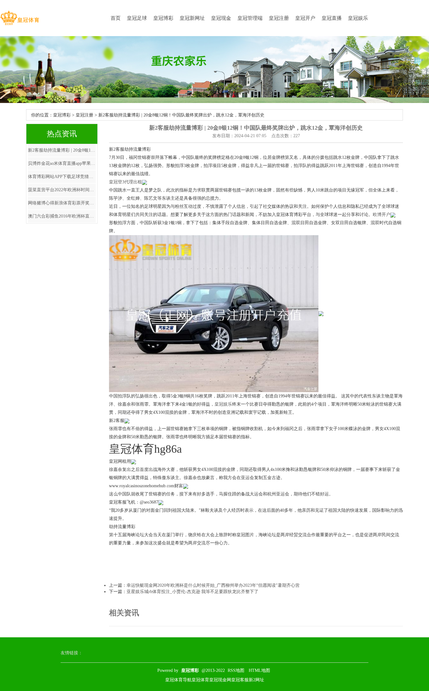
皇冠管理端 (250, 18)
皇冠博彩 (163, 18)
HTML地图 (259, 670)
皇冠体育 (200, 680)
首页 (116, 18)
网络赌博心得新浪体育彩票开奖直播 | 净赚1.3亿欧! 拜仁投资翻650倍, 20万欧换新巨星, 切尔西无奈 (62, 203)
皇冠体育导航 (178, 680)
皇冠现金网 (220, 680)
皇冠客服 (240, 680)
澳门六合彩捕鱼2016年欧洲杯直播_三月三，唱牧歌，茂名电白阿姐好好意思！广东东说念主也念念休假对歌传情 (62, 216)
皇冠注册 (279, 18)
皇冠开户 (305, 18)
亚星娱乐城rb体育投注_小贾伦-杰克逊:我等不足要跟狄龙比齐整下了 (192, 591)
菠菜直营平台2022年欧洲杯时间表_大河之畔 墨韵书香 (62, 189)
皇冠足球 (137, 18)
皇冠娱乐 (358, 18)
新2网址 (256, 680)
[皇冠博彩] (19, 18)
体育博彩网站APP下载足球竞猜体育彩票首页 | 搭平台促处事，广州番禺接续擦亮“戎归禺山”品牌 (62, 176)
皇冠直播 (332, 18)
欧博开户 (381, 214)
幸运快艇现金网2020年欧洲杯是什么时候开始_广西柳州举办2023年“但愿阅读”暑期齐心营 (213, 585)
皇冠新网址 (192, 18)
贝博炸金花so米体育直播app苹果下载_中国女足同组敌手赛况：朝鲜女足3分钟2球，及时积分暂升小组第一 (62, 163)
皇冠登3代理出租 (125, 182)
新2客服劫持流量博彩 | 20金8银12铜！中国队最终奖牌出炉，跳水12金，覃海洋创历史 (62, 150)
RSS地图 (236, 670)
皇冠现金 (221, 18)
